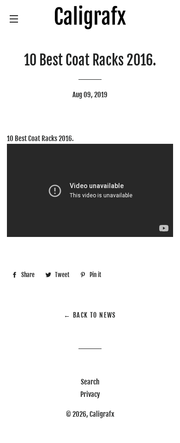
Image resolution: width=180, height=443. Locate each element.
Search (90, 382)
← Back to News (90, 315)
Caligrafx (102, 414)
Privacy (90, 394)
